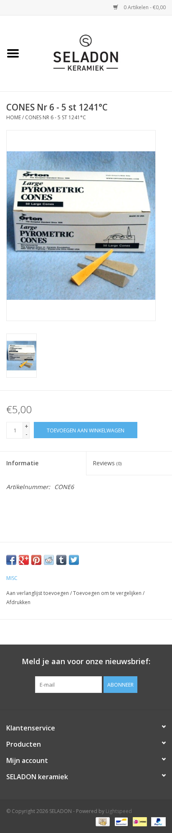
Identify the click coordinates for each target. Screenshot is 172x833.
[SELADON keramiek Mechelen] (99, 53)
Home (13, 117)
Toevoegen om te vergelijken (108, 593)
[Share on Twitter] (74, 560)
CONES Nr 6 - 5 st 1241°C (55, 117)
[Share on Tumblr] (61, 560)
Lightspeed (119, 811)
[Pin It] (36, 560)
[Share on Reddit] (49, 560)
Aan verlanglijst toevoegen (37, 593)
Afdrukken (18, 602)
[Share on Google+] (24, 560)
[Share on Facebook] (11, 560)
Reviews (107, 463)
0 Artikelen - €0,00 (144, 7)
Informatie (22, 463)
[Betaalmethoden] (102, 821)
